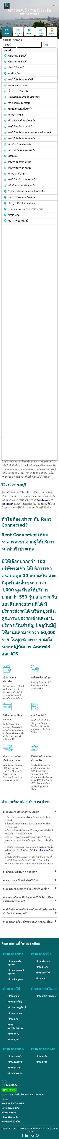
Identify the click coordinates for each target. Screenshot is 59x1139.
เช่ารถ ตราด (41, 1062)
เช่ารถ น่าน (41, 978)
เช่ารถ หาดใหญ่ (15, 1002)
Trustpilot (8, 504)
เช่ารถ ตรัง (13, 1019)
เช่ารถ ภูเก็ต (13, 996)
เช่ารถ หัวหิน (42, 1056)
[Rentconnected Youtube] (33, 1136)
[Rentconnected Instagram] (37, 1136)
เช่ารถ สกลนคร (15, 1073)
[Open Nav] (54, 6)
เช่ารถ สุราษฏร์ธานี (17, 1008)
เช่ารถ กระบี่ (13, 1034)
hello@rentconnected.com (29, 1094)
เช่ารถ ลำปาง (42, 967)
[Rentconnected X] (30, 1136)
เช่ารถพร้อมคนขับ (10, 1117)
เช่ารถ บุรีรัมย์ (14, 1068)
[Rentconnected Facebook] (22, 1136)
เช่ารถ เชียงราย (43, 961)
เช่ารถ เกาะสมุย (15, 1013)
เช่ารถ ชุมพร (14, 1040)
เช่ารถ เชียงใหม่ (43, 973)
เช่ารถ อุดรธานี (15, 1062)
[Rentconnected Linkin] (27, 1136)
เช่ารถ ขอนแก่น (15, 1056)
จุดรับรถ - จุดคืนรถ (12, 40)
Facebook (42, 500)
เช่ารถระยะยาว (9, 1113)
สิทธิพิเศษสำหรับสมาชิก (13, 1104)
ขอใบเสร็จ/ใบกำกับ (11, 1108)
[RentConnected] (7, 8)
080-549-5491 (13, 1085)
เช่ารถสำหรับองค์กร (11, 1122)
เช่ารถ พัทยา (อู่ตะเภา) (46, 996)
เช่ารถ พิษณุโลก (15, 979)
